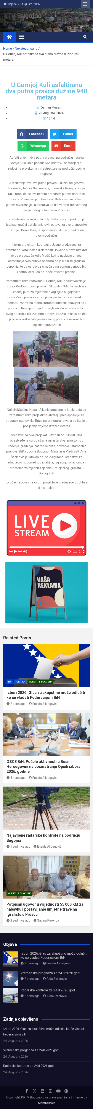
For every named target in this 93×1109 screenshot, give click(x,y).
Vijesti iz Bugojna (40, 681)
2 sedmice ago (20, 920)
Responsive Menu (85, 4)
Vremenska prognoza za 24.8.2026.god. (50, 973)
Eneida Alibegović (44, 704)
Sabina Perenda (48, 920)
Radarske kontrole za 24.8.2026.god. (48, 990)
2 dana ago (18, 704)
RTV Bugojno (22, 15)
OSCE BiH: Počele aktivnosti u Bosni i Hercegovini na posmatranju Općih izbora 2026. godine (43, 766)
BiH (9, 681)
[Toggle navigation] (21, 37)
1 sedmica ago (20, 846)
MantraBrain (46, 1103)
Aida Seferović (56, 978)
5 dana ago (18, 777)
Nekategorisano (18, 750)
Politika (20, 681)
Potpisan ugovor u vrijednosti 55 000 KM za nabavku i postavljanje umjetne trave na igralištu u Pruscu (44, 909)
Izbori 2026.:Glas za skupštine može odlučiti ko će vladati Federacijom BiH (54, 955)
